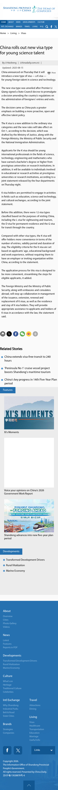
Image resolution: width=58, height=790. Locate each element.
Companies (8, 733)
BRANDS (19, 27)
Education (34, 733)
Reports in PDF (10, 647)
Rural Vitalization (15, 565)
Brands (7, 724)
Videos (6, 627)
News (6, 635)
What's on (8, 681)
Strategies (8, 729)
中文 (42, 27)
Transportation (36, 729)
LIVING (35, 27)
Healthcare (34, 726)
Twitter (18, 750)
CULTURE (41, 22)
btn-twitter (56, 26)
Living (13, 33)
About (7, 611)
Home (3, 33)
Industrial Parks (10, 709)
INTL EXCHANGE (7, 27)
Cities (5, 620)
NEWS (18, 22)
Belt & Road (8, 712)
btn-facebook (51, 26)
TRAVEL (27, 27)
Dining (32, 709)
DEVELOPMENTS (29, 22)
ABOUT (11, 22)
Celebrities (8, 692)
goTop (29, 785)
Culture (7, 676)
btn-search (47, 26)
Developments (11, 551)
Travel (33, 700)
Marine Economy (15, 571)
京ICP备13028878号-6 (14, 775)
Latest (6, 640)
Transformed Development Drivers (25, 560)
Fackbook (7, 750)
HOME (3, 22)
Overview (7, 616)
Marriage (33, 736)
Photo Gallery (10, 623)
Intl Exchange (11, 700)
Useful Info (34, 740)
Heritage (7, 685)
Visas (23, 33)
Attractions (34, 705)
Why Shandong (10, 705)
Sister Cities (8, 716)
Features (7, 390)
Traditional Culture (12, 688)
